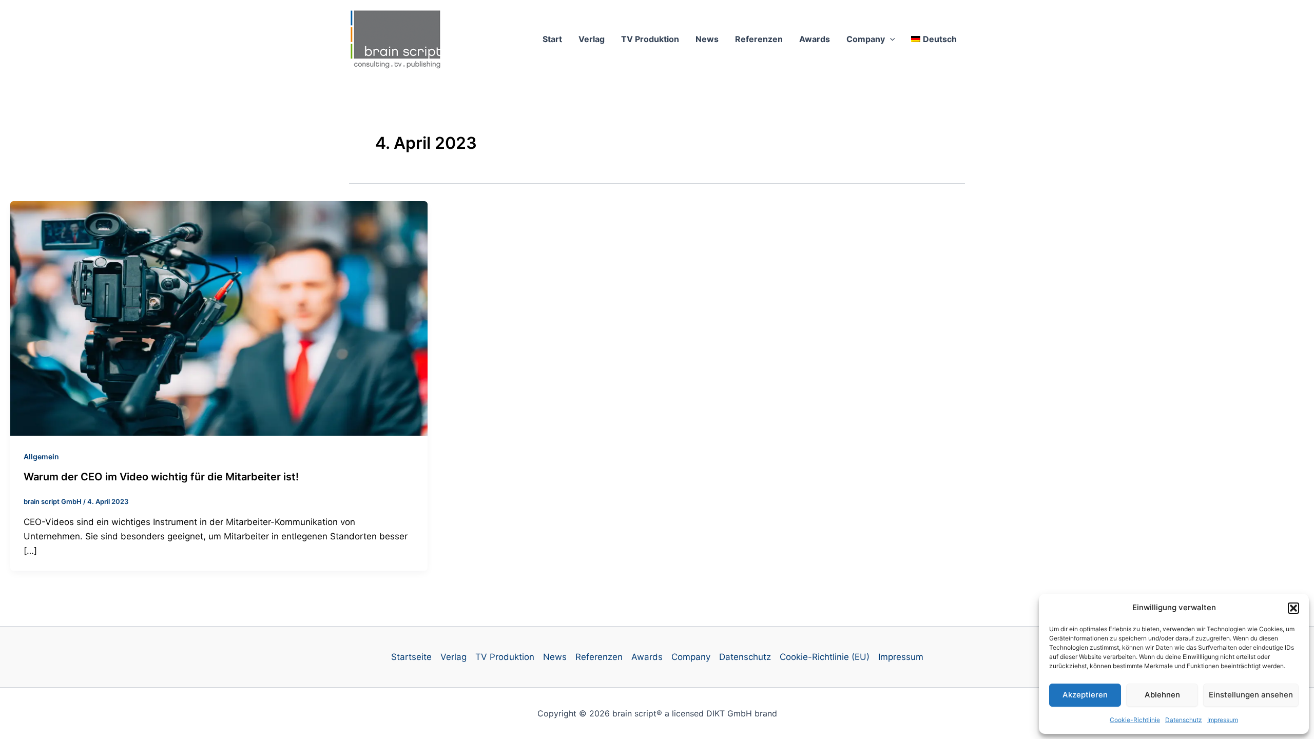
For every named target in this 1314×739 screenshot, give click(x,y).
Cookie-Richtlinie (1135, 720)
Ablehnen (1162, 694)
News (707, 39)
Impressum (1222, 720)
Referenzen (759, 39)
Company (865, 39)
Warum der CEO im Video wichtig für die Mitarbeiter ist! (161, 477)
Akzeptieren (1085, 694)
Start (552, 39)
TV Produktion (650, 39)
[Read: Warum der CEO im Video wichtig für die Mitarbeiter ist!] (219, 318)
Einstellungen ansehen (1251, 694)
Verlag (591, 39)
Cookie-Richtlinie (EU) (824, 657)
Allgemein (41, 456)
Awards (814, 39)
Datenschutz (1183, 720)
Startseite (411, 657)
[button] (1293, 608)
